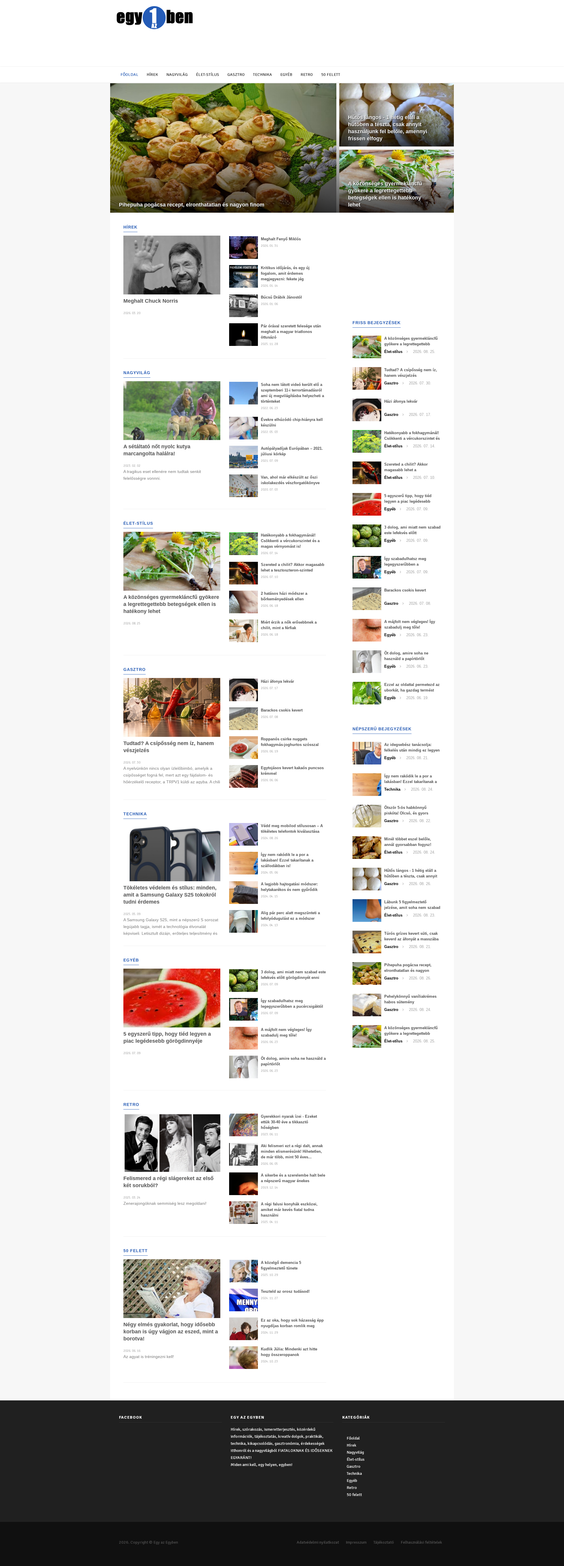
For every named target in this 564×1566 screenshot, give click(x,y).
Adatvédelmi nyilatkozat (318, 1542)
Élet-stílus (207, 74)
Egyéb (286, 74)
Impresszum (356, 1542)
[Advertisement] (257, 48)
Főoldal (129, 74)
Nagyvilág (177, 74)
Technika (262, 74)
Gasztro (236, 74)
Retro (307, 74)
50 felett (330, 74)
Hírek (152, 74)
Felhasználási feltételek (421, 1542)
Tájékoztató (383, 1542)
